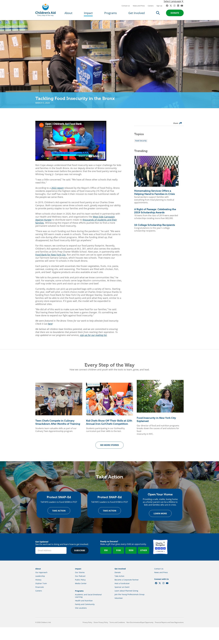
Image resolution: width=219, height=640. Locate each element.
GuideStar (176, 547)
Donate (175, 13)
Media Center (81, 583)
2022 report (57, 187)
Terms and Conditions (117, 622)
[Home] (45, 10)
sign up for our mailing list (93, 335)
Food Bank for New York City (50, 254)
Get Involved (136, 13)
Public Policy (80, 580)
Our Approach (41, 572)
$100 (118, 550)
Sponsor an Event (122, 587)
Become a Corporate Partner (127, 580)
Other (143, 550)
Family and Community (85, 604)
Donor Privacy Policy (101, 622)
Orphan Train (41, 583)
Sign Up (159, 6)
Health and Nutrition (84, 600)
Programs (110, 13)
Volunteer (119, 598)
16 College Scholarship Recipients (154, 225)
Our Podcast (80, 576)
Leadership (40, 576)
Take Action (59, 510)
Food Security (141, 140)
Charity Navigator (160, 547)
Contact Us (126, 6)
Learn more (160, 513)
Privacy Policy (87, 622)
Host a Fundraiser (122, 583)
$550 (131, 550)
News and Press (139, 6)
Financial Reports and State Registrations (169, 622)
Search (158, 13)
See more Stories (109, 445)
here (50, 323)
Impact (88, 13)
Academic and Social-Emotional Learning (88, 595)
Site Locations (81, 608)
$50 (106, 550)
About (68, 13)
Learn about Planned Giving (126, 591)
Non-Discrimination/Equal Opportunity (139, 622)
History (38, 580)
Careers (150, 6)
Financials (39, 587)
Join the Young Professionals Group (129, 594)
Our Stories (80, 572)
